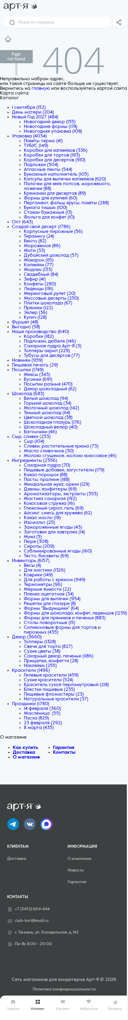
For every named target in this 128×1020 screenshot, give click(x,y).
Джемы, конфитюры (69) (50, 489)
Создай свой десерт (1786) (41, 227)
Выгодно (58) (26, 327)
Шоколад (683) (28, 393)
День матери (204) (33, 112)
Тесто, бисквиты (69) (46, 556)
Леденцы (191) (38, 289)
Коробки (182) (39, 336)
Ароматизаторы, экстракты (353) (61, 494)
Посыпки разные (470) (48, 384)
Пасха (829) (36, 718)
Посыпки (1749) (28, 370)
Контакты (64, 752)
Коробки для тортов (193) (52, 155)
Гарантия (63, 747)
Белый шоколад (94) (46, 398)
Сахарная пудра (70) (47, 465)
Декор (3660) (27, 637)
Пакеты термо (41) (43, 141)
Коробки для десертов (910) (54, 160)
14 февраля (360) (42, 708)
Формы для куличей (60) (50, 198)
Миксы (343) (37, 374)
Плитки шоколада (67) (48, 303)
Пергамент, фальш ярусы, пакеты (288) (66, 203)
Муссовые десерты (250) (51, 298)
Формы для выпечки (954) (52, 599)
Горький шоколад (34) (47, 403)
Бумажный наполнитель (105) (56, 174)
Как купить (25, 747)
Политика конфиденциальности (64, 989)
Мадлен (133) (38, 269)
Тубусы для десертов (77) (52, 355)
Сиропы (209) (39, 546)
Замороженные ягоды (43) (53, 527)
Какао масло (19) (42, 518)
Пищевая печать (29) (35, 365)
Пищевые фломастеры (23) (54, 694)
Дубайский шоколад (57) (51, 255)
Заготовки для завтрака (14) (54, 532)
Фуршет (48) (25, 322)
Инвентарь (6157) (31, 560)
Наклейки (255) (40, 665)
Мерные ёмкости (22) (47, 589)
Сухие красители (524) (48, 680)
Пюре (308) (36, 541)
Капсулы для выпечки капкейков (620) (65, 179)
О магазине (26, 757)
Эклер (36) (35, 312)
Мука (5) (33, 537)
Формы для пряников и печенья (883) (65, 618)
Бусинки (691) (38, 379)
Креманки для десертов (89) (55, 193)
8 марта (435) (39, 727)
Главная (13, 1008)
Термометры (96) (43, 584)
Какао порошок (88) (46, 475)
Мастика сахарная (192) (50, 498)
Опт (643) (22, 222)
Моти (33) (34, 250)
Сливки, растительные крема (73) (61, 446)
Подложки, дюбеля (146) (50, 341)
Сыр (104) (34, 441)
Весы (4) (32, 565)
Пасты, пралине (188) (47, 479)
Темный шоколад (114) (47, 413)
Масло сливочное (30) (49, 451)
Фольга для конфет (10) (49, 217)
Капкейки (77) (39, 265)
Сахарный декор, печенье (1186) (58, 656)
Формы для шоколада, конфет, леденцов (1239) (75, 613)
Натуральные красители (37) (56, 699)
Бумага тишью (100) (45, 207)
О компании (79, 859)
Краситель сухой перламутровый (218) (66, 684)
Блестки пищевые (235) (49, 689)
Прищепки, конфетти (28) (51, 661)
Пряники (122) (38, 308)
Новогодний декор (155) (50, 122)
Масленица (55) (42, 713)
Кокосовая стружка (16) (49, 503)
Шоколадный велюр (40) (51, 427)
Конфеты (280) (40, 284)
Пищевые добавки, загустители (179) (64, 470)
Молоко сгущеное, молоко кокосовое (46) (70, 455)
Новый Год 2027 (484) (35, 117)
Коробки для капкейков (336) (56, 150)
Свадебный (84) (41, 274)
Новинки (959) (27, 360)
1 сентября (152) (29, 107)
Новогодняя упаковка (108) (53, 131)
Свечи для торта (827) (48, 646)
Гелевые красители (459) (51, 675)
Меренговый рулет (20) (50, 293)
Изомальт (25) (39, 522)
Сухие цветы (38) (42, 651)
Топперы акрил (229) (47, 351)
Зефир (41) (35, 279)
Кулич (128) (35, 317)
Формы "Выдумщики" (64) (51, 608)
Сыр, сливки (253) (31, 436)
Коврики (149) (38, 575)
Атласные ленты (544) (48, 169)
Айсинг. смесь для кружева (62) (58, 513)
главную (41, 88)
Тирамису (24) (39, 236)
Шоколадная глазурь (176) (52, 422)
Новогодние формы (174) (50, 126)
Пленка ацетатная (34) (49, 594)
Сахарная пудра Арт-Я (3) (53, 346)
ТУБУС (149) (36, 145)
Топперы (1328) (40, 642)
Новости (76, 870)
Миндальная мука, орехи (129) (57, 484)
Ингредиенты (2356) (34, 460)
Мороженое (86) (42, 246)
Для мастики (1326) (44, 570)
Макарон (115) (39, 260)
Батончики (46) (40, 432)
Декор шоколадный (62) (50, 389)
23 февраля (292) (43, 723)
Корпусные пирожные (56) (53, 231)
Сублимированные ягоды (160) (58, 551)
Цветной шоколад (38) (48, 417)
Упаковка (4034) (29, 136)
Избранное (89, 1008)
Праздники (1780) (30, 704)
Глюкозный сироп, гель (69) (54, 508)
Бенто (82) (35, 241)
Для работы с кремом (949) (54, 580)
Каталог (37, 1008)
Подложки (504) (41, 164)
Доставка (24, 752)
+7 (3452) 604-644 (32, 909)
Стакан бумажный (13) (48, 212)
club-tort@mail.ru (32, 921)
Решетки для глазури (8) (50, 603)
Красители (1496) (31, 670)
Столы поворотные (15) (49, 622)
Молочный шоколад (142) (51, 408)
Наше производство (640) (40, 331)
